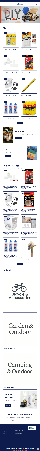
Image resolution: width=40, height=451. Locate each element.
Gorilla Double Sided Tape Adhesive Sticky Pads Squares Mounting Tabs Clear (28, 49)
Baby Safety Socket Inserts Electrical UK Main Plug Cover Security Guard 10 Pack (29, 233)
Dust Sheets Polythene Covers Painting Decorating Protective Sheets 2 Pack (10, 49)
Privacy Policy (5, 431)
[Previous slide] (18, 24)
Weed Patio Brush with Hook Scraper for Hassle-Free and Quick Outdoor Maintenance (29, 259)
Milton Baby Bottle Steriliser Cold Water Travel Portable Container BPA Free (11, 233)
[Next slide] (22, 24)
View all (19, 123)
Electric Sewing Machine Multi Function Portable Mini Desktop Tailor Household (10, 95)
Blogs (4, 440)
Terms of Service (5, 438)
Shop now (19, 137)
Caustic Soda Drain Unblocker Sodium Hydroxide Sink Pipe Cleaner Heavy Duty (10, 118)
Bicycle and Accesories (9, 309)
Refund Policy (5, 433)
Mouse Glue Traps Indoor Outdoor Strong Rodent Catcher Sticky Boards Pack (28, 210)
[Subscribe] (28, 420)
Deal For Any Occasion (18, 450)
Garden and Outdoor (9, 348)
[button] (3, 4)
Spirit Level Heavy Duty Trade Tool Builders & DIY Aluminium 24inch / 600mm (29, 95)
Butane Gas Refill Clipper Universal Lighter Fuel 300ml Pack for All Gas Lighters (28, 118)
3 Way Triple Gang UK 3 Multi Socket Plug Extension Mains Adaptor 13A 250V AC (10, 72)
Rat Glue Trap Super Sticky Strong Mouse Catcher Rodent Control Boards (28, 72)
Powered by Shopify (24, 450)
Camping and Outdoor (9, 387)
